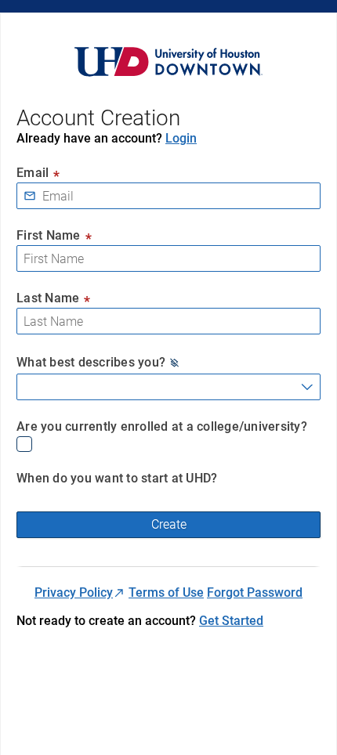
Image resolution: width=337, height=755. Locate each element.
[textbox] (168, 195)
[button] (174, 362)
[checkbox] (168, 444)
